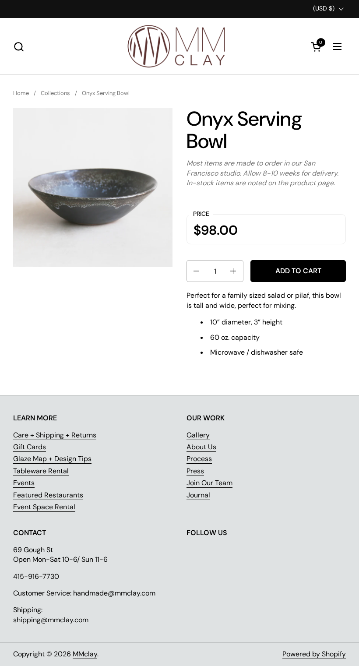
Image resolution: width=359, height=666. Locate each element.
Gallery (198, 435)
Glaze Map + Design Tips (52, 458)
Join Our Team (209, 482)
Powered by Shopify (314, 654)
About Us (201, 446)
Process (199, 458)
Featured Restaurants (48, 495)
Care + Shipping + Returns (54, 435)
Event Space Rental (44, 506)
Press (195, 471)
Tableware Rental (41, 471)
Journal (198, 495)
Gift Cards (29, 446)
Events (24, 482)
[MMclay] (179, 46)
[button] (18, 46)
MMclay (85, 654)
